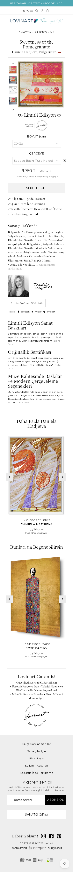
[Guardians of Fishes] (36, 475)
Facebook (24, 311)
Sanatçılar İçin (36, 751)
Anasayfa (25, 32)
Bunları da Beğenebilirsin (36, 547)
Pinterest (50, 311)
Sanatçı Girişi (36, 814)
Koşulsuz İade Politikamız (36, 772)
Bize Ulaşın (36, 758)
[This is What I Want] (36, 598)
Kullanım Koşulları (36, 765)
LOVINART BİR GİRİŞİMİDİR (37, 848)
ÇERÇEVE (36, 153)
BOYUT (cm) (36, 136)
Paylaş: (11, 311)
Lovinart (48, 843)
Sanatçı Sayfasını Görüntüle (27, 303)
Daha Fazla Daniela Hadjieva (37, 424)
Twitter (37, 311)
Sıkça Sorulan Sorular (36, 743)
